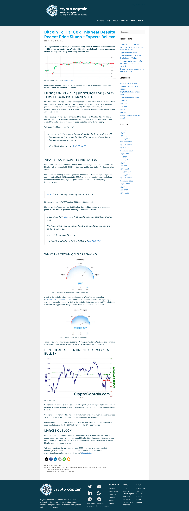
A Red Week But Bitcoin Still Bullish (57, 469)
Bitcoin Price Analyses (53, 465)
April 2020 (124, 190)
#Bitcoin (67, 217)
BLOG (133, 21)
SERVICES (100, 21)
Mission (117, 488)
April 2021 (123, 166)
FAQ (108, 21)
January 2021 (125, 175)
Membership (116, 491)
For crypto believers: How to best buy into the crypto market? (131, 63)
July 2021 (123, 157)
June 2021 (124, 160)
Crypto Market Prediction (129, 97)
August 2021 (125, 154)
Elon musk (73, 467)
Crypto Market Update (128, 52)
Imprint (139, 502)
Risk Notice (140, 488)
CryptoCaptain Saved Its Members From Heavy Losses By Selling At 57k (131, 46)
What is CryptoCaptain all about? (128, 493)
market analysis (83, 467)
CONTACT (124, 21)
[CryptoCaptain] (67, 10)
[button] (46, 459)
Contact (112, 503)
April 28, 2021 (94, 241)
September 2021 (126, 151)
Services (123, 112)
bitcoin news (56, 467)
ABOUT (115, 21)
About (118, 500)
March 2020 (124, 193)
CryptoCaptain (125, 100)
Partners (123, 109)
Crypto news (65, 467)
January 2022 (125, 139)
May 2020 (124, 187)
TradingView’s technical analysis (59, 300)
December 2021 (126, 142)
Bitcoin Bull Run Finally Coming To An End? (60, 471)
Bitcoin (48, 467)
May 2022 (123, 133)
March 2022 (124, 136)
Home (125, 488)
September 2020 (126, 181)
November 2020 (126, 178)
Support (116, 497)
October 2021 (125, 148)
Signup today (86, 453)
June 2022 (124, 130)
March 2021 (124, 169)
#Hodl (49, 194)
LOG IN (140, 21)
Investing (123, 106)
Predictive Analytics (91, 505)
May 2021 (123, 163)
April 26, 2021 (79, 146)
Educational (124, 103)
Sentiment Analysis (95, 467)
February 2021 (125, 172)
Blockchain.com (68, 80)
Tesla (104, 467)
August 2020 (125, 184)
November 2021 (126, 145)
